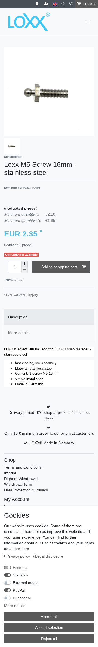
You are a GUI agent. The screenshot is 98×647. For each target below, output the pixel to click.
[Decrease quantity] (24, 270)
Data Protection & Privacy (26, 490)
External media (26, 583)
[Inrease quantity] (24, 264)
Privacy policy (19, 556)
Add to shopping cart (59, 267)
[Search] (63, 4)
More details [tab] (18, 333)
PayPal (19, 590)
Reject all (49, 638)
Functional (22, 598)
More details (14, 605)
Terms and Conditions (23, 467)
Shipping (32, 295)
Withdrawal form (18, 484)
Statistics (20, 575)
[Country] (55, 4)
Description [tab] (17, 317)
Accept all (49, 616)
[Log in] (37, 4)
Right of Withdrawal (21, 478)
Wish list (16, 280)
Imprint (10, 473)
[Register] (46, 4)
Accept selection (49, 627)
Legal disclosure (49, 556)
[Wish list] (71, 4)
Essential (20, 567)
